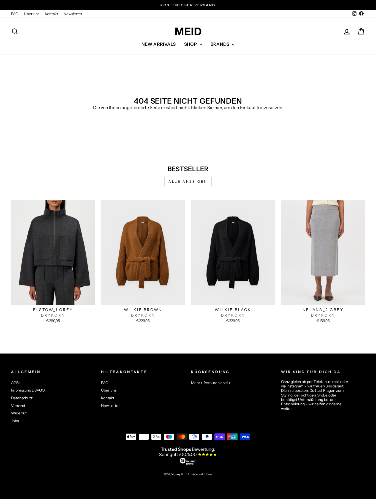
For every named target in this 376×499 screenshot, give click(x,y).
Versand (18, 405)
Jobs (15, 421)
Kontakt (51, 14)
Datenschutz (22, 398)
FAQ (14, 14)
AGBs (15, 383)
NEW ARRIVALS (158, 44)
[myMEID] (188, 31)
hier (218, 107)
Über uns (31, 14)
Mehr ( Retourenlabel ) (210, 383)
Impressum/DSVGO (28, 390)
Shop (191, 44)
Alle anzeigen (188, 181)
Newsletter (73, 14)
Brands (221, 44)
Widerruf (19, 413)
